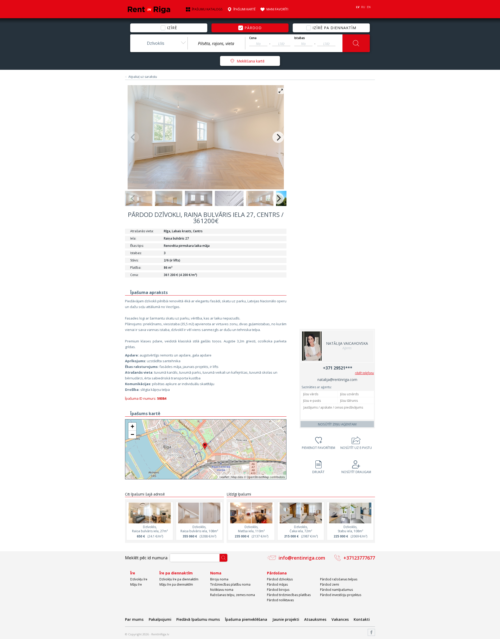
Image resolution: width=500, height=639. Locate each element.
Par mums (134, 619)
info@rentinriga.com (302, 558)
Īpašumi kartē (244, 9)
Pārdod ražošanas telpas (338, 579)
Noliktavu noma (221, 589)
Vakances (340, 619)
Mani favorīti (277, 9)
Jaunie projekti (285, 619)
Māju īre (136, 584)
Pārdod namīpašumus (336, 589)
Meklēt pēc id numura (146, 558)
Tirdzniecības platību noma (230, 584)
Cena (253, 38)
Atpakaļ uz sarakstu (142, 77)
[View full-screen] (281, 91)
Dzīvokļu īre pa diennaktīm (178, 579)
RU (363, 7)
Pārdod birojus (278, 589)
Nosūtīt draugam (356, 472)
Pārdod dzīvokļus (280, 579)
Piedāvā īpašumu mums (198, 619)
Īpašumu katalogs (207, 9)
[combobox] (159, 43)
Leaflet (224, 477)
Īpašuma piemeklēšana (246, 619)
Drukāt (318, 472)
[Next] (278, 137)
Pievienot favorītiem (318, 448)
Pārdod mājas (277, 584)
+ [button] (132, 426)
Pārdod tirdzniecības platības (289, 595)
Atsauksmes (315, 619)
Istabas (299, 38)
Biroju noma (219, 579)
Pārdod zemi (329, 584)
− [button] (132, 434)
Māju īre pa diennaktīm (176, 584)
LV (357, 7)
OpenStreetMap (258, 477)
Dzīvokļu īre (138, 579)
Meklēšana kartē (251, 61)
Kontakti (362, 619)
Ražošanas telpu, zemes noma (232, 595)
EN (369, 7)
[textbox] (216, 43)
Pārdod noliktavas (280, 600)
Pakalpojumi (160, 619)
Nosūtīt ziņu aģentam (337, 424)
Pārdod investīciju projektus (340, 595)
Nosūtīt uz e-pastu (356, 448)
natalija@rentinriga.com (337, 379)
